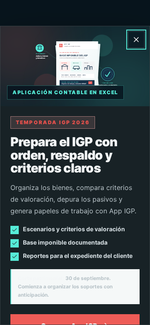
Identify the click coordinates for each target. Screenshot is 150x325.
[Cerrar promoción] (136, 39)
